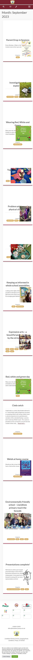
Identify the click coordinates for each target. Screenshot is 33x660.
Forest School (10, 96)
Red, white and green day (18, 376)
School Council (20, 306)
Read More (26, 606)
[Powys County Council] (5, 605)
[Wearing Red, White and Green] (23, 134)
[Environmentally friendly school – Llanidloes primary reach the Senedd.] (17, 521)
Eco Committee (11, 539)
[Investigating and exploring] (25, 90)
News (18, 57)
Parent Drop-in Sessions (17, 40)
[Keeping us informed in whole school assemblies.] (25, 295)
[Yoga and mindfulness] (21, 176)
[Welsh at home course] (25, 468)
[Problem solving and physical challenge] (25, 214)
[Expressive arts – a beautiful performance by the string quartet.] (25, 342)
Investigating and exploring (17, 84)
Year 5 (7, 351)
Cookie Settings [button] (6, 656)
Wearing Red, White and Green (18, 124)
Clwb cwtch (17, 405)
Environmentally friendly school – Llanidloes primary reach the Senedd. (18, 506)
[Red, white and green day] (23, 387)
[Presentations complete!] (27, 577)
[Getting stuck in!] (21, 252)
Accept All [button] (15, 656)
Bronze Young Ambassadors (13, 589)
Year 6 (12, 351)
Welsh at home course (17, 459)
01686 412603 (16, 626)
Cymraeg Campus (17, 144)
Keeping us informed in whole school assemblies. (18, 284)
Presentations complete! (18, 564)
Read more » (21, 423)
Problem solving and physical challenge (18, 208)
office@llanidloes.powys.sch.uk (16, 628)
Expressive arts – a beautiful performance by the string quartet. (18, 335)
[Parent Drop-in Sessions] (26, 49)
